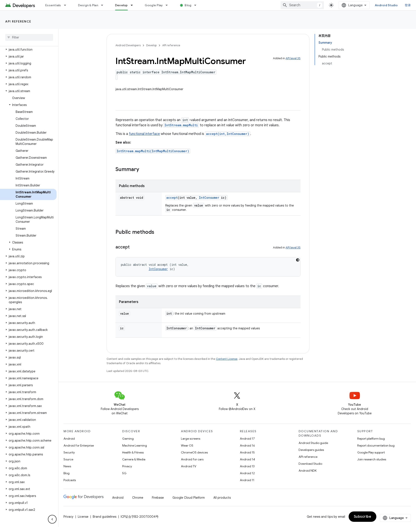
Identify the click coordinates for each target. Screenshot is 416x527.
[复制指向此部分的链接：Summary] (143, 169)
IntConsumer (209, 197)
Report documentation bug (376, 445)
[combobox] (302, 5)
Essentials (53, 5)
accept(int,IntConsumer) (227, 134)
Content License (226, 359)
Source (68, 459)
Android (69, 439)
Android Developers (128, 45)
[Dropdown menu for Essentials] (67, 5)
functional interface (144, 134)
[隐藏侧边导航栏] (52, 519)
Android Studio (386, 5)
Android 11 (247, 480)
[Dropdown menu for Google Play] (168, 5)
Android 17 (247, 439)
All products (222, 498)
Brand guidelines (104, 516)
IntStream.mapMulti (181, 125)
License (83, 516)
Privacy (127, 466)
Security (69, 452)
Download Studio (310, 464)
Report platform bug (371, 439)
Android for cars (192, 459)
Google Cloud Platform (188, 498)
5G (124, 473)
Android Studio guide (313, 443)
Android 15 (247, 452)
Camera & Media (133, 459)
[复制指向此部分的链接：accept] (134, 247)
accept (172, 197)
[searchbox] (29, 37)
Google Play (154, 5)
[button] (28, 49)
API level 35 (293, 58)
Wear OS (187, 445)
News (67, 466)
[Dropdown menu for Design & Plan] (104, 5)
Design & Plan (88, 5)
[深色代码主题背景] (297, 260)
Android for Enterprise (78, 445)
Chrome (137, 498)
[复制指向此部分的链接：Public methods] (158, 232)
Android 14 (247, 459)
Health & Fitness (133, 452)
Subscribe (362, 516)
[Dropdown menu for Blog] (197, 5)
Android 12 (247, 473)
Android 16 (247, 445)
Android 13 (247, 466)
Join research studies (371, 459)
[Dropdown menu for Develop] (134, 5)
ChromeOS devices (194, 452)
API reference (18, 21)
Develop (121, 5)
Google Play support (371, 452)
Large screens (190, 439)
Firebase (158, 498)
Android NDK (308, 471)
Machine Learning (134, 445)
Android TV (188, 466)
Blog (188, 5)
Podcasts (69, 480)
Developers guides (311, 450)
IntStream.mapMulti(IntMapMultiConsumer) (153, 151)
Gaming (128, 439)
